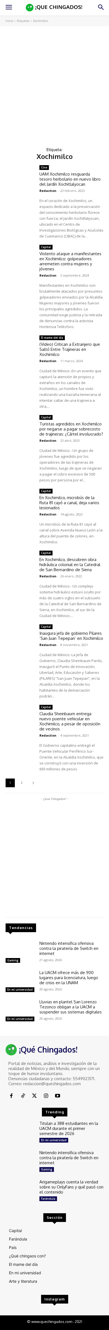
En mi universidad (20, 990)
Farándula (48, 1199)
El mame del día (52, 338)
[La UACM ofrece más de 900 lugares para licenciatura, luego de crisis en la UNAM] (20, 982)
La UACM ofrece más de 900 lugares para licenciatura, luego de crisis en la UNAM (68, 977)
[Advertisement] (54, 84)
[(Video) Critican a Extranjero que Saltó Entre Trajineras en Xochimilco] (20, 347)
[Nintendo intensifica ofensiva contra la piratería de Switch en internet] (20, 953)
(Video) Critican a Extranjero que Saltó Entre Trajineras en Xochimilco (69, 349)
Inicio (9, 21)
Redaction (47, 191)
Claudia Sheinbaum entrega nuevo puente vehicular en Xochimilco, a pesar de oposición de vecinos (69, 721)
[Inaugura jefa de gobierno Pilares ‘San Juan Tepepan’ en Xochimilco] (20, 636)
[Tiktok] (23, 1096)
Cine (44, 167)
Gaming (12, 960)
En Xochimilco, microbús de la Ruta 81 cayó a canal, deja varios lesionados (69, 502)
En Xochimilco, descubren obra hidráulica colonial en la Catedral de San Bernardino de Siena (69, 564)
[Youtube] (57, 1096)
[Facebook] (11, 1096)
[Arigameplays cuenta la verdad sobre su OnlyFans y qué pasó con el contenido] (20, 1191)
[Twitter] (34, 1096)
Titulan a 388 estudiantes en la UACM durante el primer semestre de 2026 (68, 1128)
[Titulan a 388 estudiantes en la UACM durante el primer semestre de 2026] (20, 1133)
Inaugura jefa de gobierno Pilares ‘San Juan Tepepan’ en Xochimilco (71, 636)
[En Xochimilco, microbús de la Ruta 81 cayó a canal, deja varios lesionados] (20, 500)
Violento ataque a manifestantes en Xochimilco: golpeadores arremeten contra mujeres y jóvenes (70, 261)
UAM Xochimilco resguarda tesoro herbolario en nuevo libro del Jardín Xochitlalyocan (70, 179)
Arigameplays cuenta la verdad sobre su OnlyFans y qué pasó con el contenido (71, 1187)
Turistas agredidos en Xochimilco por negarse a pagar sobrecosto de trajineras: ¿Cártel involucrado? (71, 429)
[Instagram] (46, 1096)
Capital (46, 247)
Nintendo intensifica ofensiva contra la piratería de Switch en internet (68, 948)
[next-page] (33, 783)
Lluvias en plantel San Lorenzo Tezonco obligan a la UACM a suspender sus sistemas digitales (70, 1007)
